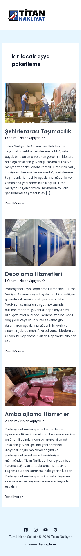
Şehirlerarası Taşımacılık (38, 131)
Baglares (50, 544)
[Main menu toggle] (71, 15)
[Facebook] (26, 530)
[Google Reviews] (55, 530)
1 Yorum (10, 138)
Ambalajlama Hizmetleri (38, 414)
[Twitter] (36, 530)
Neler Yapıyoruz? (32, 138)
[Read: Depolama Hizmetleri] (40, 242)
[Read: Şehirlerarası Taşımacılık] (40, 103)
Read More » (14, 203)
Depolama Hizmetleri (33, 274)
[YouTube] (45, 530)
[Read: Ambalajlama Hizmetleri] (40, 386)
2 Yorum (11, 421)
